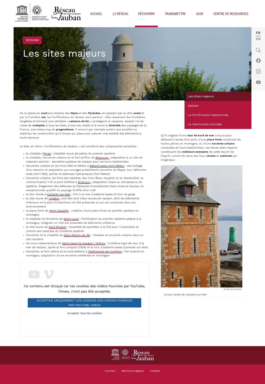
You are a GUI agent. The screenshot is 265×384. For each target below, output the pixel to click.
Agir (199, 13)
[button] (201, 226)
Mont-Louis (71, 219)
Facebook (258, 60)
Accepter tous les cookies (84, 313)
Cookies (155, 371)
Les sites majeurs (201, 96)
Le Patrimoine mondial (205, 124)
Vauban (193, 105)
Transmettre (175, 13)
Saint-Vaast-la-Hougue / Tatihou (83, 243)
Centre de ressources (230, 13)
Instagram (258, 71)
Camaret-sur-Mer (58, 194)
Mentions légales (133, 371)
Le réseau (120, 13)
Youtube (258, 82)
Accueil (96, 13)
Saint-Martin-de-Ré (77, 235)
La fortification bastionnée (208, 115)
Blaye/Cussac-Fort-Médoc (107, 166)
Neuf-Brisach (57, 227)
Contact (110, 371)
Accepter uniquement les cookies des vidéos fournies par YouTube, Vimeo (84, 303)
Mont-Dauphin (59, 210)
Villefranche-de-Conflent (105, 251)
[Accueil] (49, 14)
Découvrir (146, 13)
